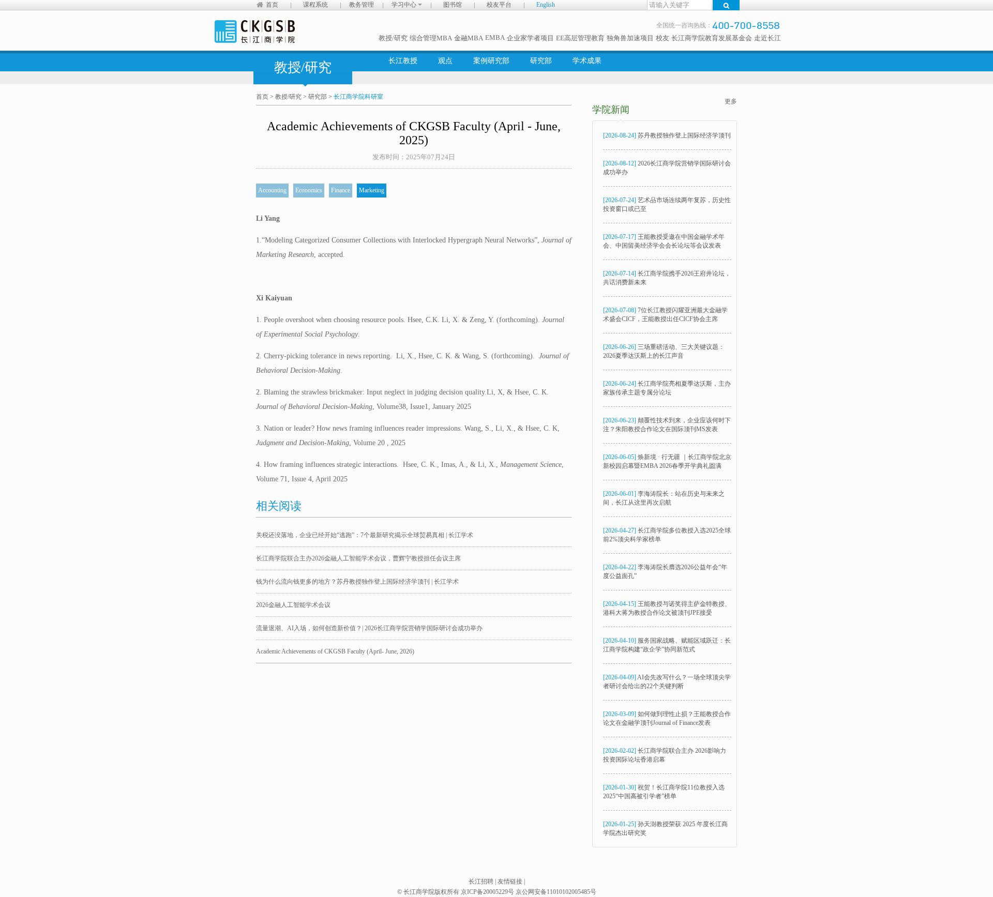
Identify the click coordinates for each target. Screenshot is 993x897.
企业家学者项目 (530, 38)
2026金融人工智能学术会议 (293, 605)
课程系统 (315, 4)
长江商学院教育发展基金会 (711, 38)
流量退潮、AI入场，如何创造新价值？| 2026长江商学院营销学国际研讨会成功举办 (369, 628)
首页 (272, 4)
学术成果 (587, 61)
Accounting (272, 190)
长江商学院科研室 (358, 96)
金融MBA (468, 38)
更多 (731, 101)
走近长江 (767, 38)
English (545, 4)
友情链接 (510, 881)
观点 (445, 61)
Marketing (371, 190)
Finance (340, 190)
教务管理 (361, 4)
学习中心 (405, 4)
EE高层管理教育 (580, 38)
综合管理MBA (431, 38)
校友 (662, 38)
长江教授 (402, 61)
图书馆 (452, 4)
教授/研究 (393, 38)
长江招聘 (481, 881)
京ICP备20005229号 (487, 891)
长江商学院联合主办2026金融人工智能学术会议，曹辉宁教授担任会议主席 (358, 558)
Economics (308, 190)
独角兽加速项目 (630, 38)
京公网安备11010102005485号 (556, 891)
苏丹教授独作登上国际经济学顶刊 (667, 135)
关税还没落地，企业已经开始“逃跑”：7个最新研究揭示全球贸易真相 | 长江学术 (364, 535)
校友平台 (499, 4)
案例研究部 (491, 61)
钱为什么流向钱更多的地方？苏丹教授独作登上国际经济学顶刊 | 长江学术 (357, 581)
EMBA (495, 37)
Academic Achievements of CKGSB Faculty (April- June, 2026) (335, 651)
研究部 (541, 61)
